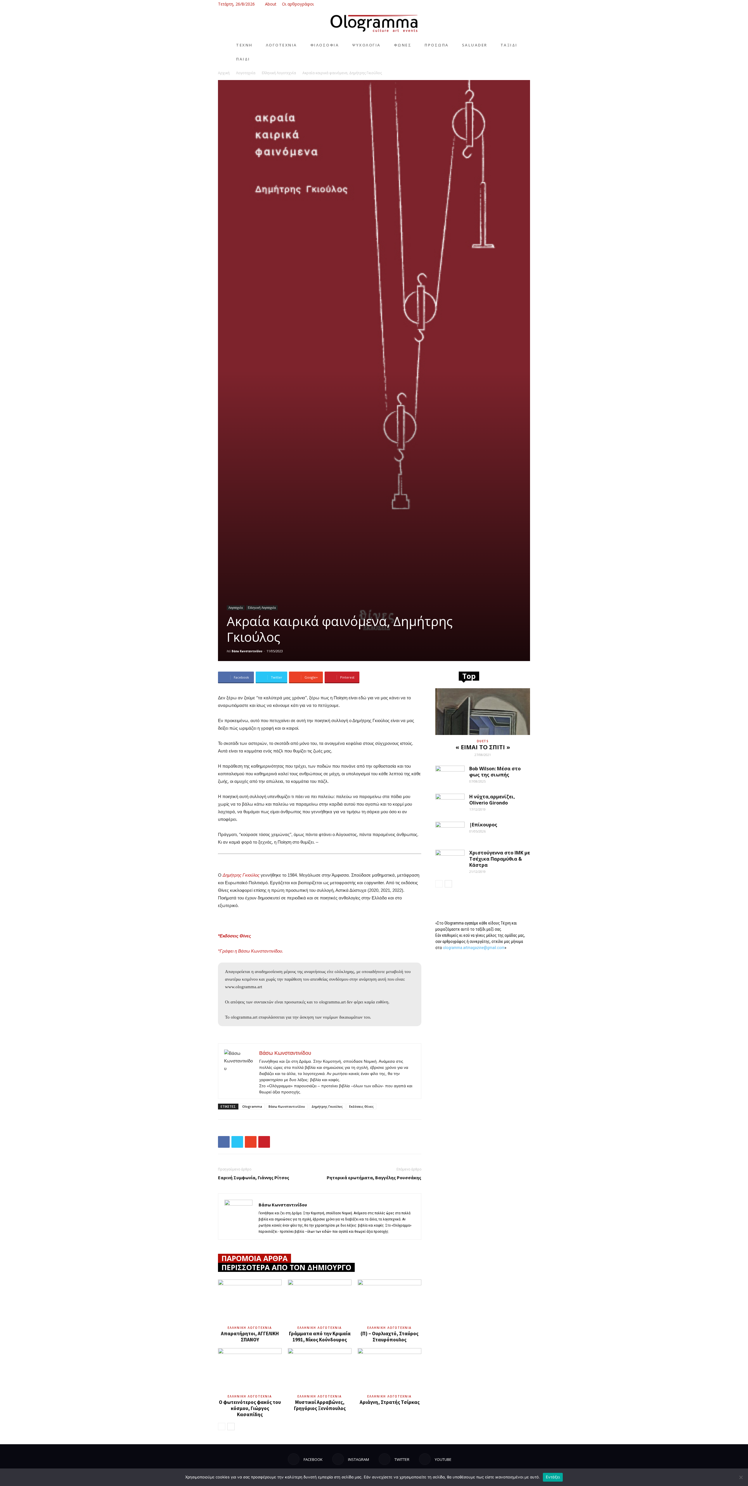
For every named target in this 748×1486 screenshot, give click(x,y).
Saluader (474, 45)
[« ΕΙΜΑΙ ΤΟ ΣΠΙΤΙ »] (482, 711)
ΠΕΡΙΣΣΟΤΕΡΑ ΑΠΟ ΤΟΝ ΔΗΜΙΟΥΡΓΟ (286, 1267)
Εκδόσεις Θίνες (361, 1106)
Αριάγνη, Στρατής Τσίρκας (390, 1402)
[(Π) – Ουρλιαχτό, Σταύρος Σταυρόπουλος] (389, 1301)
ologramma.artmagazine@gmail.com (474, 947)
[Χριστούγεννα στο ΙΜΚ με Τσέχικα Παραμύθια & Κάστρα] (450, 860)
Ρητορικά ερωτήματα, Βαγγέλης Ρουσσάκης (374, 1177)
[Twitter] (516, 4)
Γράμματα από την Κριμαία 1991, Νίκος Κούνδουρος (320, 1336)
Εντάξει (553, 1477)
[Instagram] (506, 4)
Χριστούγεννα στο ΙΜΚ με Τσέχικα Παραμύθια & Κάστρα (499, 858)
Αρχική (224, 72)
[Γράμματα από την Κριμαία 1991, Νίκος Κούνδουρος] (320, 1301)
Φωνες (403, 45)
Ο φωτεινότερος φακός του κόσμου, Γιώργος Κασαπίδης (250, 1408)
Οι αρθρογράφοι (298, 4)
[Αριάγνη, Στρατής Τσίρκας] (389, 1370)
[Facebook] (496, 4)
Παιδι (243, 59)
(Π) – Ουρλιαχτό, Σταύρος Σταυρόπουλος (389, 1336)
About (270, 4)
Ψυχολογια (366, 45)
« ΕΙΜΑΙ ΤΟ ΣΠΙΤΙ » (483, 747)
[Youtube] (525, 4)
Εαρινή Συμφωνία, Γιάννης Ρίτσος (253, 1177)
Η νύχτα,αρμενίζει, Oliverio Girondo (492, 799)
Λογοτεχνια (281, 45)
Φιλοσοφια (324, 45)
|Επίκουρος (483, 824)
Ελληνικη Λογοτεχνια (250, 1328)
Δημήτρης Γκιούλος (327, 1106)
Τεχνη (244, 45)
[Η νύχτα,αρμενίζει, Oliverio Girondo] (450, 804)
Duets (483, 741)
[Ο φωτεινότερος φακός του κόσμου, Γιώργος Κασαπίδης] (250, 1370)
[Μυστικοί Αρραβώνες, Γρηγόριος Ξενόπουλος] (320, 1370)
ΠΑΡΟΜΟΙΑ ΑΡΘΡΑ (254, 1258)
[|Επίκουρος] (450, 832)
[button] (488, 4)
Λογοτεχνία (245, 72)
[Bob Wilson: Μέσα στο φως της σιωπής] (450, 776)
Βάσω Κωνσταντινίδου (247, 651)
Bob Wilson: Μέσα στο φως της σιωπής (495, 771)
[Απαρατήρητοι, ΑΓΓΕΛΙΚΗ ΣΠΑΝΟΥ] (250, 1301)
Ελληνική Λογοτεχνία (279, 72)
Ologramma (252, 1106)
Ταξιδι (509, 45)
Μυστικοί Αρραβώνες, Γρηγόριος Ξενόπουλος (320, 1405)
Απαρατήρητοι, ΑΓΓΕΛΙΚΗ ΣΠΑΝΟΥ (250, 1336)
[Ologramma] (374, 23)
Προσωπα (437, 45)
